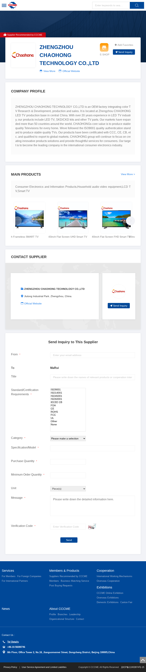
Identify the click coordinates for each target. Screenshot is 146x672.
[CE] (68, 408)
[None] (68, 424)
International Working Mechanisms (114, 576)
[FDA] (68, 405)
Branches (62, 614)
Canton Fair (126, 602)
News (6, 609)
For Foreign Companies (29, 576)
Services (8, 570)
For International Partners (15, 581)
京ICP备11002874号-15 (132, 667)
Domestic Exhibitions (108, 602)
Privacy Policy (11, 667)
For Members (8, 576)
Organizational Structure (61, 619)
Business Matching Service (75, 581)
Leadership (74, 614)
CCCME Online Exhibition (110, 593)
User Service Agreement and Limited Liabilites (44, 667)
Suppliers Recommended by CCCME (68, 576)
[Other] (68, 421)
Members (54, 581)
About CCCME (59, 609)
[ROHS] (68, 412)
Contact (80, 619)
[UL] (68, 418)
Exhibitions (104, 587)
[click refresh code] (91, 527)
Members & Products (64, 570)
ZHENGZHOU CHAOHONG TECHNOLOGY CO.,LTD (54, 288)
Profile (52, 614)
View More (49, 71)
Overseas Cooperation (108, 581)
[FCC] (68, 415)
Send (69, 540)
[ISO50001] (68, 399)
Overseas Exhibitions (108, 597)
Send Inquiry (125, 52)
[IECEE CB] (68, 402)
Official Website (71, 71)
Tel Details (13, 641)
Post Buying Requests (60, 585)
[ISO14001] (68, 393)
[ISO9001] (68, 389)
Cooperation (105, 570)
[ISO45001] (68, 396)
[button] (129, 220)
